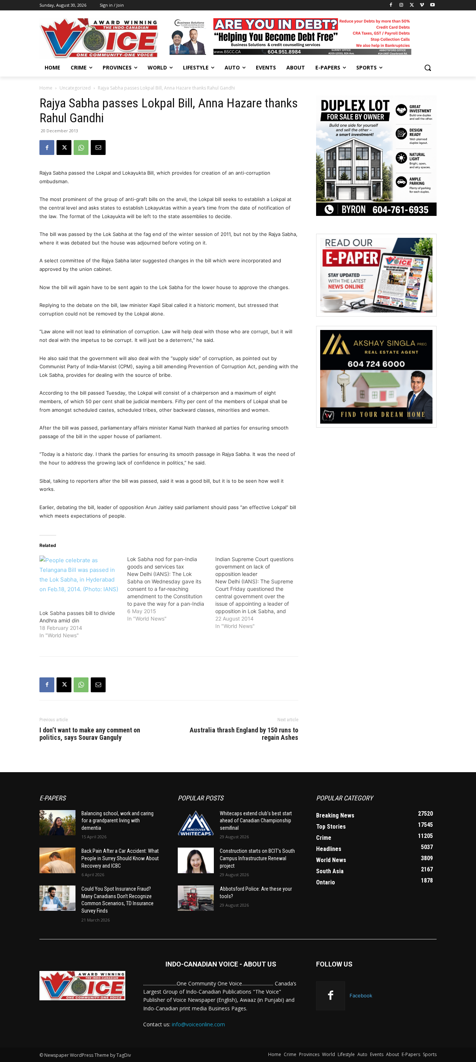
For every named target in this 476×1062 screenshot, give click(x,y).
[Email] (98, 147)
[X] (412, 5)
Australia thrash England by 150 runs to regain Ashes (244, 733)
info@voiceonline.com (198, 1024)
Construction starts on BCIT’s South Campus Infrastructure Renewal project (257, 858)
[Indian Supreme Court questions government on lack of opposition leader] (259, 593)
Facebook (361, 995)
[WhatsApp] (81, 147)
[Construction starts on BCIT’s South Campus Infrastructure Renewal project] (196, 860)
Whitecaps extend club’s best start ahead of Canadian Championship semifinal (256, 820)
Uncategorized (75, 88)
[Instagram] (401, 5)
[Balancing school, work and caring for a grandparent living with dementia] (57, 822)
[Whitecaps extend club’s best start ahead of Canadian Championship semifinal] (196, 822)
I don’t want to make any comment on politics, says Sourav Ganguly (89, 733)
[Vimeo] (422, 5)
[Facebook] (391, 5)
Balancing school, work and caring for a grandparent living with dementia (117, 820)
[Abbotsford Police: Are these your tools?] (196, 898)
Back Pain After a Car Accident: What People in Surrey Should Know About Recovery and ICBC (120, 858)
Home (45, 88)
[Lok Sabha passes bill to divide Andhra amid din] (79, 579)
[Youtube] (432, 5)
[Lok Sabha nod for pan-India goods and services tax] (171, 589)
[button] (428, 68)
